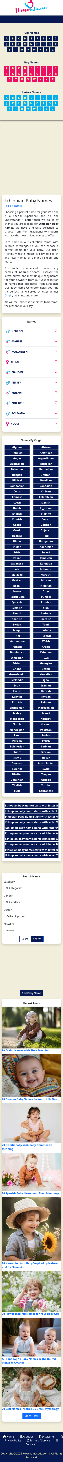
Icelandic (17, 680)
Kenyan (17, 696)
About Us (28, 1436)
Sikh (46, 608)
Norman (46, 724)
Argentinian (46, 458)
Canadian (46, 486)
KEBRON (17, 331)
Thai (17, 635)
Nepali (17, 586)
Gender (8, 895)
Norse (17, 591)
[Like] (56, 330)
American (46, 452)
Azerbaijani (46, 464)
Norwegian (17, 730)
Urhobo (46, 780)
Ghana (17, 669)
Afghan (17, 447)
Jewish (17, 691)
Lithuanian (17, 707)
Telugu (17, 630)
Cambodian (17, 486)
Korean (46, 696)
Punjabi (46, 597)
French (46, 519)
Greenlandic (17, 674)
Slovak (46, 757)
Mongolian (17, 719)
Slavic (17, 757)
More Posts (32, 1416)
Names (18, 205)
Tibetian (17, 774)
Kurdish (17, 702)
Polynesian (17, 746)
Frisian (17, 663)
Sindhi (17, 613)
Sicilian (46, 752)
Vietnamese (17, 641)
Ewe (46, 658)
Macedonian (46, 707)
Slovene (17, 763)
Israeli (46, 552)
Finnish (17, 519)
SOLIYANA (18, 413)
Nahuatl (46, 719)
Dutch (17, 508)
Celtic (17, 491)
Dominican (17, 652)
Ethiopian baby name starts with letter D (31, 844)
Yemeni (17, 646)
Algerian (17, 452)
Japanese (17, 563)
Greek (17, 530)
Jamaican (46, 558)
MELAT (15, 362)
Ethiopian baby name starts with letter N (31, 850)
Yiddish (17, 785)
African (46, 447)
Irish (17, 552)
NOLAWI (17, 393)
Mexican (17, 580)
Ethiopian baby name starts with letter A (31, 833)
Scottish (17, 608)
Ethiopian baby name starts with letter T (31, 855)
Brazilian (46, 480)
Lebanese (46, 569)
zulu (17, 791)
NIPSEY (16, 382)
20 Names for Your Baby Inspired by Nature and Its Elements (30, 1265)
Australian (17, 464)
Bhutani (46, 475)
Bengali (17, 475)
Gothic (46, 669)
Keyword (9, 924)
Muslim (46, 580)
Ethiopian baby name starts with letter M (31, 816)
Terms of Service (40, 1440)
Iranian (46, 685)
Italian (17, 558)
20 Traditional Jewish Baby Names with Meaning (27, 1147)
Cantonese (46, 791)
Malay (17, 713)
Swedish (46, 619)
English (17, 513)
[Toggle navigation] (5, 19)
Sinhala (46, 613)
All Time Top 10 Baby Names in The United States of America (29, 1361)
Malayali (17, 574)
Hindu (17, 541)
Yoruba (46, 785)
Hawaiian (46, 674)
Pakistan (46, 730)
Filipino (46, 513)
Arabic (46, 646)
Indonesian (46, 547)
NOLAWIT (18, 403)
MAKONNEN (20, 352)
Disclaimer (48, 1436)
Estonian (46, 652)
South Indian (45, 763)
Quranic (17, 602)
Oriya (46, 591)
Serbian (46, 746)
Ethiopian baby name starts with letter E (31, 811)
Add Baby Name (31, 993)
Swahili (17, 768)
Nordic (17, 724)
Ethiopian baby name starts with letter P (31, 827)
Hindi (45, 536)
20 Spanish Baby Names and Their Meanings (30, 1193)
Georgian (46, 663)
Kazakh (46, 691)
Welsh (46, 641)
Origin (8, 295)
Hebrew (17, 536)
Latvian (46, 702)
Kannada (46, 563)
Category (9, 881)
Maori (46, 713)
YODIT (15, 423)
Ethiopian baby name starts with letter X (31, 839)
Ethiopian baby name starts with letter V (31, 822)
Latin (17, 569)
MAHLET (17, 341)
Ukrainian (17, 780)
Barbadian (46, 469)
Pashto (46, 735)
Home (8, 205)
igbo (46, 680)
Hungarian (46, 541)
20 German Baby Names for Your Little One (29, 1099)
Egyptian (46, 508)
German (46, 525)
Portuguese (17, 597)
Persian (17, 741)
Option (8, 910)
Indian (17, 547)
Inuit (17, 685)
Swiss (46, 768)
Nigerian (46, 586)
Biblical (17, 480)
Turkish (46, 635)
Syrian (17, 624)
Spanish (17, 619)
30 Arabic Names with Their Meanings (26, 1050)
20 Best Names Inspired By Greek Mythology (30, 1409)
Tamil (46, 624)
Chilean (46, 491)
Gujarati (46, 530)
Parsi (17, 735)
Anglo (17, 458)
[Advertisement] (31, 153)
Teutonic (46, 630)
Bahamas (17, 469)
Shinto (17, 752)
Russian (46, 602)
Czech (17, 502)
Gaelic (17, 525)
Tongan (46, 774)
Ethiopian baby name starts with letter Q (31, 805)
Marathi (46, 574)
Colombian (46, 497)
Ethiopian (17, 658)
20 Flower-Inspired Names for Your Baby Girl (30, 1314)
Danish (46, 502)
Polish (46, 741)
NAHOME (18, 372)
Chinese (17, 497)
